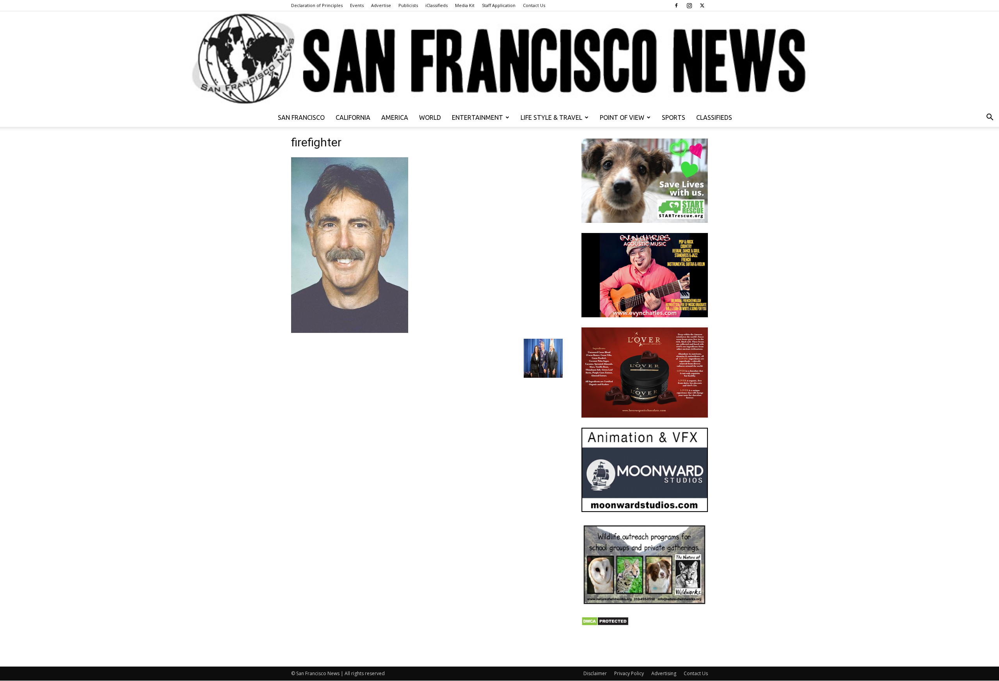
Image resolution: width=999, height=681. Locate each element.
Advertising (663, 673)
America (394, 117)
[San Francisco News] (499, 59)
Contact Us (534, 5)
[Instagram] (689, 5)
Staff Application (498, 5)
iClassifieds (436, 5)
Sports (673, 117)
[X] (702, 5)
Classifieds (714, 117)
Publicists (408, 5)
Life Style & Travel (551, 117)
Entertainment (477, 117)
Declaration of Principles (317, 5)
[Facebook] (676, 5)
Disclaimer (595, 673)
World (430, 117)
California (353, 117)
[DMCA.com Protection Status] (605, 624)
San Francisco (301, 117)
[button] (989, 118)
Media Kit (465, 5)
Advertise (381, 5)
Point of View (622, 117)
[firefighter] (349, 330)
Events (357, 5)
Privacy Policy (629, 673)
